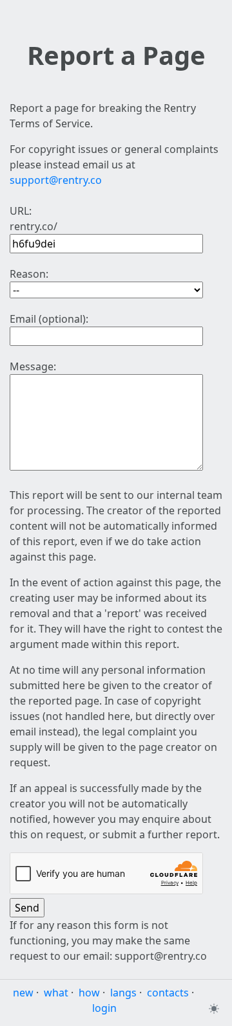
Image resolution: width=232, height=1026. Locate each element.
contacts (168, 993)
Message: (33, 366)
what (56, 993)
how (89, 993)
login (104, 1008)
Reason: (29, 274)
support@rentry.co (56, 180)
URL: (21, 211)
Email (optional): (49, 319)
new (23, 993)
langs (123, 993)
